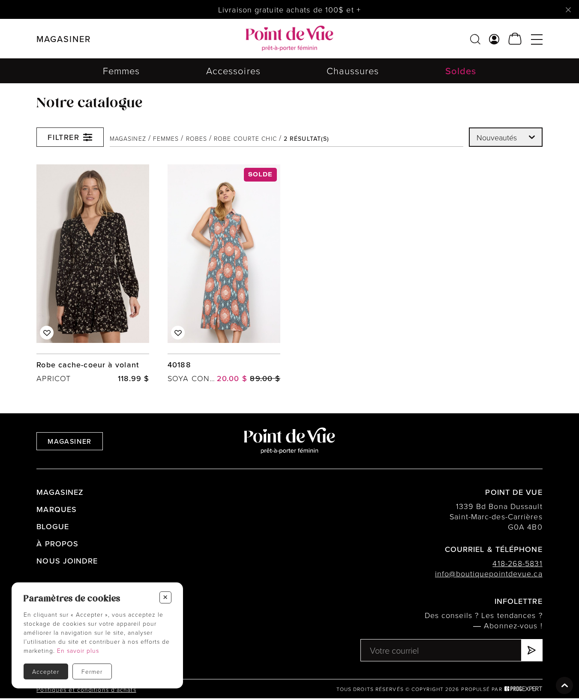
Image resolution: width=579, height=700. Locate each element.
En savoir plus (78, 650)
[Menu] (537, 39)
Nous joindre (67, 560)
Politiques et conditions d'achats (86, 689)
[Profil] (494, 39)
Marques (56, 509)
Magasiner (69, 441)
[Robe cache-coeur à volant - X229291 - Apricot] (92, 274)
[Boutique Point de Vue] (289, 38)
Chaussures (353, 70)
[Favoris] (47, 332)
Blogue (52, 526)
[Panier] (515, 38)
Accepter (45, 671)
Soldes (461, 70)
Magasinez (128, 138)
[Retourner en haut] (564, 685)
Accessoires (233, 70)
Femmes (121, 70)
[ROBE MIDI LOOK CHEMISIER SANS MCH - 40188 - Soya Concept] (224, 274)
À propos (57, 543)
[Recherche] (475, 39)
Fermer (91, 671)
